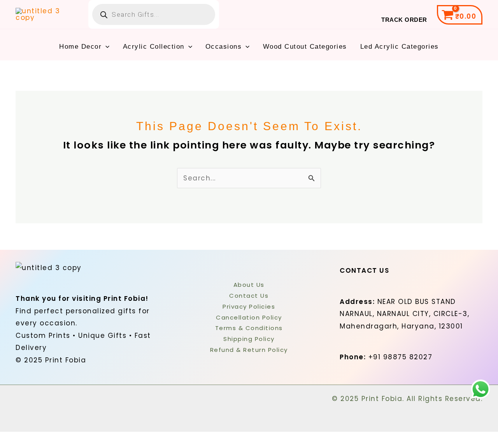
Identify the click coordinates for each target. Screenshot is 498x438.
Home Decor (80, 46)
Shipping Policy (249, 339)
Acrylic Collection (153, 46)
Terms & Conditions (249, 328)
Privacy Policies (249, 306)
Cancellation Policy (249, 317)
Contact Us (248, 295)
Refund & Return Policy (249, 350)
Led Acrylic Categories (399, 46)
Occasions (223, 46)
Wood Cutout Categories (305, 46)
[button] (105, 46)
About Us (249, 285)
